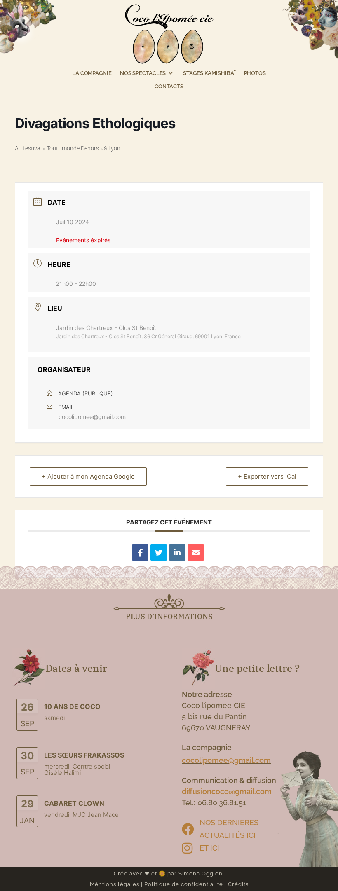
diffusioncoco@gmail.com (227, 791)
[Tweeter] (158, 552)
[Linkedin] (177, 552)
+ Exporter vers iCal (267, 476)
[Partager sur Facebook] (140, 552)
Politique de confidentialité (183, 884)
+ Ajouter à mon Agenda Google (88, 476)
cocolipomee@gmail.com (92, 416)
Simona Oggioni (201, 873)
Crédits (238, 884)
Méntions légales (114, 884)
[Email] (196, 552)
